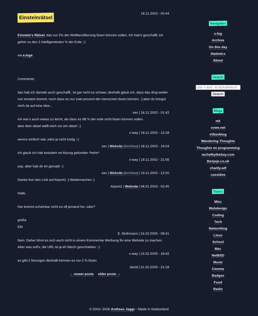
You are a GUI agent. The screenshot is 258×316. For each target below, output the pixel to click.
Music (218, 262)
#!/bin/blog (218, 134)
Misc (218, 201)
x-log (218, 33)
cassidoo (218, 174)
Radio (218, 289)
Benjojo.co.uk (218, 161)
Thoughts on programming (218, 148)
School (218, 242)
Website (116, 146)
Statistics (218, 53)
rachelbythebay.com (218, 154)
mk (218, 121)
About (218, 60)
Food (218, 282)
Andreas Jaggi (122, 309)
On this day (218, 47)
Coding (218, 215)
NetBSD (218, 255)
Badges (218, 275)
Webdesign (218, 208)
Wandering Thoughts (218, 141)
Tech (218, 222)
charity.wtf (218, 168)
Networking (218, 228)
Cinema (218, 269)
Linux (218, 235)
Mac (218, 249)
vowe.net (218, 127)
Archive (218, 40)
